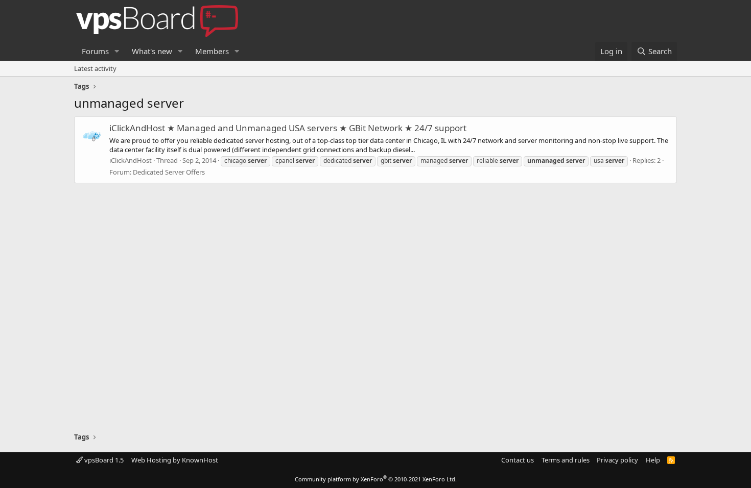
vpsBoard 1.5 (103, 460)
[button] (117, 51)
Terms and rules (566, 460)
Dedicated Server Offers (169, 172)
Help (653, 460)
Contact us (517, 460)
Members (212, 51)
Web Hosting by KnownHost (174, 460)
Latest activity (95, 68)
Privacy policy (617, 460)
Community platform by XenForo (376, 479)
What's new (152, 51)
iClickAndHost (130, 160)
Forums (95, 51)
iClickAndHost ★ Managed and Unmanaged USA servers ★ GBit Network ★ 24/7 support (287, 128)
